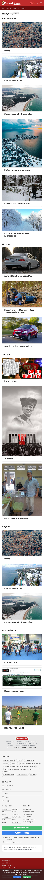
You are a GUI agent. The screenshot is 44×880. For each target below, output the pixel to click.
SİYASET (4, 814)
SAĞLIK (4, 822)
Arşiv (6, 793)
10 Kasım (8, 458)
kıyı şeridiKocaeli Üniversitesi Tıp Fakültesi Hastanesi (19, 766)
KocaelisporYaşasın (13, 691)
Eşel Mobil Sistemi (9, 760)
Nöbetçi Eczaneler (28, 811)
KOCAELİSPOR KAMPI (14, 728)
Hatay (7, 50)
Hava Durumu (27, 814)
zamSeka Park (29, 760)
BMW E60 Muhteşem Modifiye (18, 276)
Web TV (7, 782)
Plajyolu (6, 763)
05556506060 (23, 833)
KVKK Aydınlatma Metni (9, 868)
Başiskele (14, 763)
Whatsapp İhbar (23, 827)
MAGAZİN (15, 809)
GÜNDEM (4, 809)
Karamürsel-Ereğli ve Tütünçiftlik (29, 763)
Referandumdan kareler (16, 518)
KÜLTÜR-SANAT (17, 817)
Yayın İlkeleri (6, 860)
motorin (19, 760)
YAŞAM (14, 820)
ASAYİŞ (4, 812)
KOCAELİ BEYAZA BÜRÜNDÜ (16, 204)
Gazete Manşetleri (28, 819)
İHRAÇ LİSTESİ (10, 381)
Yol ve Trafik (27, 809)
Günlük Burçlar (28, 822)
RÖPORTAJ (15, 822)
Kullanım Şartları (7, 865)
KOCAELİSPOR (11, 662)
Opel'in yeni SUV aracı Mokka (18, 346)
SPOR (14, 812)
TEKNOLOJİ (15, 814)
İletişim (7, 801)
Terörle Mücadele (8, 774)
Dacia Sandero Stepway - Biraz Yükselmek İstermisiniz (19, 311)
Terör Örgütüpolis (22, 774)
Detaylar (16, 877)
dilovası (33, 774)
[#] (22, 738)
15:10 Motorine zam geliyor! (15, 8)
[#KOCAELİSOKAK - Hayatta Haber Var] (10, 3)
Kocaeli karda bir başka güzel (18, 114)
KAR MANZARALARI (13, 80)
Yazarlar (7, 790)
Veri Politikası (6, 863)
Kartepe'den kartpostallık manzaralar (16, 234)
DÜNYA (4, 820)
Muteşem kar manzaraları (17, 170)
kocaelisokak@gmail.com (13, 842)
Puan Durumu (27, 817)
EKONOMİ (5, 817)
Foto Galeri (8, 786)
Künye (6, 797)
